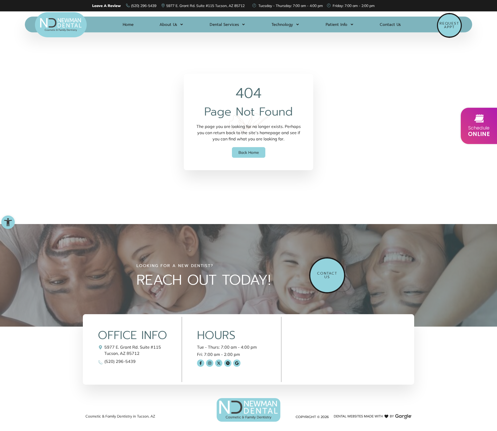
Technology (282, 24)
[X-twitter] (218, 363)
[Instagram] (209, 363)
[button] (8, 222)
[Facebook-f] (200, 363)
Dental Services (224, 24)
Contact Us (390, 24)
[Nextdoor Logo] (227, 363)
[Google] (236, 363)
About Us (168, 24)
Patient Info (336, 24)
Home (128, 24)
